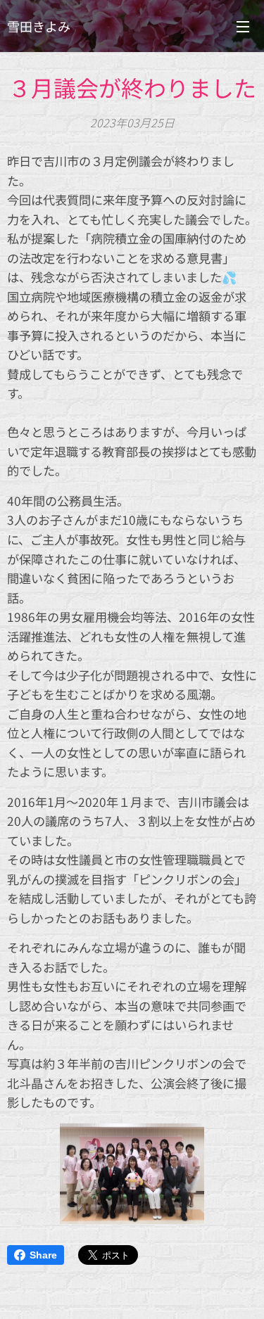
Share (43, 1255)
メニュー (243, 26)
